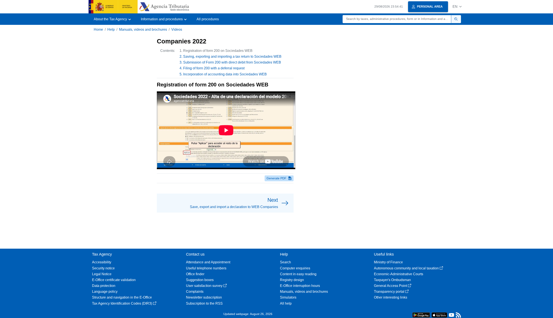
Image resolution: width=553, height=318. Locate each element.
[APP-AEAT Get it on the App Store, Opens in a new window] (439, 314)
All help (286, 303)
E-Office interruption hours (300, 286)
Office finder (195, 274)
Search (285, 262)
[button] (457, 6)
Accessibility (101, 262)
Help (111, 29)
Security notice (103, 268)
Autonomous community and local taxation (406, 268)
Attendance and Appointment (208, 262)
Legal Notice (101, 274)
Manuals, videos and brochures (143, 29)
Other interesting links (390, 297)
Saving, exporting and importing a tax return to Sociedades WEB (232, 56)
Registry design (292, 280)
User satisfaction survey (204, 286)
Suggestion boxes (200, 280)
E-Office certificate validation (114, 280)
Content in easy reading (298, 274)
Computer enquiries (295, 268)
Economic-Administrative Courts (398, 274)
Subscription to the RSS (204, 303)
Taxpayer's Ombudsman (392, 280)
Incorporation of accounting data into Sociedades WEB (225, 74)
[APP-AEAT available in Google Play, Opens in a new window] (421, 314)
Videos (176, 29)
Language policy (105, 291)
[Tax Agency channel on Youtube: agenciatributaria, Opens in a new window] (451, 316)
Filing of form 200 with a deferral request (214, 68)
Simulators (288, 297)
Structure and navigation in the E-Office (122, 297)
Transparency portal (389, 291)
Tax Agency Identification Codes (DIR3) (122, 303)
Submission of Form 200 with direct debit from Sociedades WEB (232, 62)
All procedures (208, 19)
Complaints (194, 291)
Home (98, 29)
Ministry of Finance (388, 262)
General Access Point (390, 286)
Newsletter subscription (204, 297)
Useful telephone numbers (206, 268)
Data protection (103, 286)
